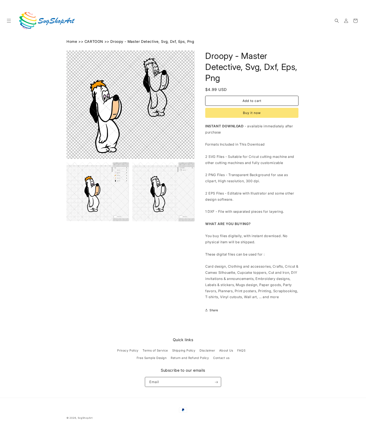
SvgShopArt (85, 417)
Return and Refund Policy (190, 358)
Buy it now (252, 113)
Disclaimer (207, 350)
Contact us (221, 358)
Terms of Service (155, 350)
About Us (226, 350)
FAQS (241, 350)
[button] (9, 20)
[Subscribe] (216, 382)
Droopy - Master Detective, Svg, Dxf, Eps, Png (152, 41)
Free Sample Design (152, 358)
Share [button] (213, 310)
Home (72, 41)
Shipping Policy (183, 350)
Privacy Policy (127, 350)
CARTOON (94, 41)
